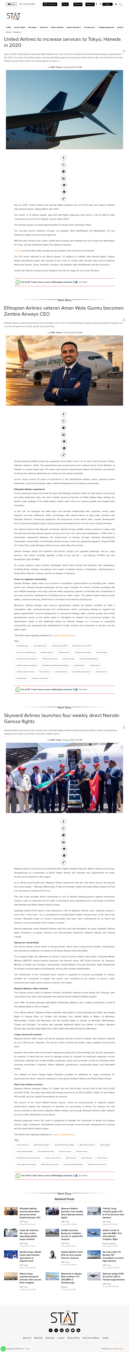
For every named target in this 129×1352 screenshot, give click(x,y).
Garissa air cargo (65, 1151)
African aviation (101, 652)
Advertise (38, 1338)
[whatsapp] (63, 171)
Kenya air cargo (81, 1151)
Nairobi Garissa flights (41, 1145)
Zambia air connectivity (39, 678)
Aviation (17, 32)
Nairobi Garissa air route (49, 1164)
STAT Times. (25, 1349)
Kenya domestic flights (25, 1151)
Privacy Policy (73, 1338)
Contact (60, 1338)
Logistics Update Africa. (63, 1134)
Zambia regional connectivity (27, 665)
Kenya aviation (102, 1158)
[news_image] (11, 1211)
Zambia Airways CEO (59, 646)
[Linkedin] (63, 178)
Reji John (64, 1287)
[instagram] (67, 1330)
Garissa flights (105, 1145)
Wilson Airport (71, 1158)
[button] (64, 50)
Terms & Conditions (91, 1338)
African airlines (44, 672)
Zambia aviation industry (25, 672)
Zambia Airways (22, 646)
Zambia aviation (64, 652)
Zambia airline (95, 665)
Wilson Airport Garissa (87, 1145)
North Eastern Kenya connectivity (28, 1158)
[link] (63, 198)
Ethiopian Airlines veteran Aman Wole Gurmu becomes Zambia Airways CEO (64, 311)
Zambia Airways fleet (49, 659)
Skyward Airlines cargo (46, 1151)
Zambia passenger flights (89, 659)
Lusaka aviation (79, 665)
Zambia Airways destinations (27, 659)
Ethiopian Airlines (47, 652)
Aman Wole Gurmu (40, 646)
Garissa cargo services (53, 1158)
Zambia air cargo (69, 659)
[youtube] (73, 1330)
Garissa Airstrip (86, 1158)
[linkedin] (62, 1330)
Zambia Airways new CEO (81, 646)
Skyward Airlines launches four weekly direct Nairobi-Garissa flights (62, 718)
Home (8, 27)
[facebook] (96, 4)
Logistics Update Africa (64, 635)
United (17, 250)
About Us (27, 1338)
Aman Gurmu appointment (26, 652)
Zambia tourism (101, 672)
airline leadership (61, 672)
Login (107, 4)
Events (65, 4)
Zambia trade (21, 678)
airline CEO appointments (81, 672)
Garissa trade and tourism (97, 1164)
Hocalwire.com (117, 1349)
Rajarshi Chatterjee (109, 1244)
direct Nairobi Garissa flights (64, 1145)
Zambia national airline (83, 652)
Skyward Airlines (23, 1145)
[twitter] (100, 4)
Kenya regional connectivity (26, 1164)
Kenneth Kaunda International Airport (55, 665)
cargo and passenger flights (73, 1164)
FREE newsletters (50, 4)
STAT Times (24, 1222)
